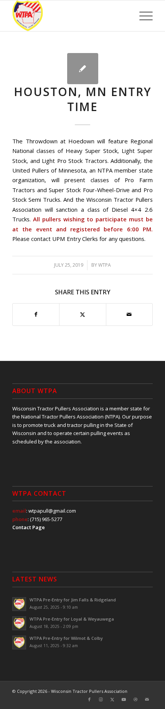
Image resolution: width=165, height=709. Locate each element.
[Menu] (142, 15)
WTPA (104, 265)
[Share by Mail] (129, 314)
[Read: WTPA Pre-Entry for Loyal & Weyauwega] (19, 623)
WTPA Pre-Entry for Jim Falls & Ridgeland (73, 600)
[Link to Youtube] (124, 699)
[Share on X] (82, 314)
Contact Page (28, 527)
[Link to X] (112, 699)
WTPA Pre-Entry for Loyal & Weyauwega (72, 619)
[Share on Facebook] (36, 314)
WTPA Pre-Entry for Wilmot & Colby (66, 638)
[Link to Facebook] (89, 699)
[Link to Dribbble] (135, 699)
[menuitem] (142, 15)
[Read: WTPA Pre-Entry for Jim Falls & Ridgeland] (19, 604)
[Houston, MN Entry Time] (82, 68)
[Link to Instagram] (101, 699)
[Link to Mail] (147, 699)
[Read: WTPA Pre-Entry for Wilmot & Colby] (19, 642)
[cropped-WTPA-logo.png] (68, 15)
